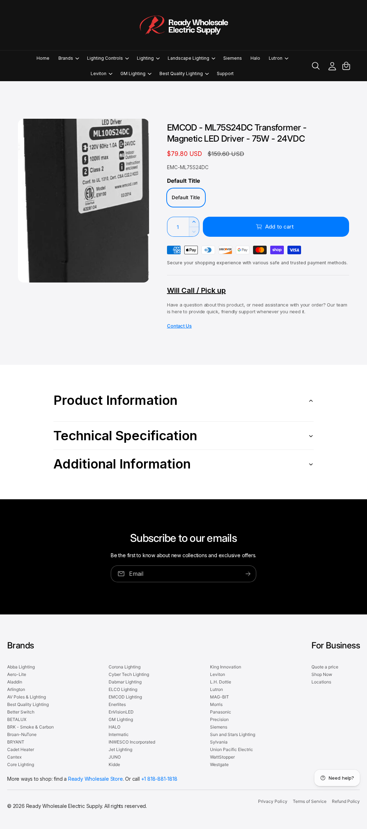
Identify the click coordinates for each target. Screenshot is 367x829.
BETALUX (17, 719)
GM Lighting (121, 719)
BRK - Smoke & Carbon (30, 727)
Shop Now (321, 674)
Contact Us (179, 326)
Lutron (216, 689)
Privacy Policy (272, 801)
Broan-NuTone (22, 734)
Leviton (217, 674)
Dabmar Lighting (125, 682)
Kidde (114, 764)
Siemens (218, 727)
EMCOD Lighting (125, 697)
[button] (68, 58)
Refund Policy (346, 801)
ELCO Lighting (123, 689)
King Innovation (225, 666)
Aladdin (14, 682)
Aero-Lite (16, 674)
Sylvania (219, 742)
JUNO (115, 757)
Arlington (16, 689)
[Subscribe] (248, 573)
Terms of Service (310, 801)
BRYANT (15, 742)
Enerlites (117, 704)
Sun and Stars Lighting (232, 734)
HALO (114, 727)
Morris (216, 704)
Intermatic (119, 734)
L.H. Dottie (220, 682)
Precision (219, 719)
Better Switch (20, 712)
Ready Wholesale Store (95, 779)
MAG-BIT (219, 697)
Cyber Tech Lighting (129, 674)
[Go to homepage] (183, 25)
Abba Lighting (21, 666)
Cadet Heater (20, 749)
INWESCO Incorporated (132, 742)
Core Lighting (20, 764)
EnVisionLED (121, 712)
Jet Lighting (120, 749)
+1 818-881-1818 (159, 779)
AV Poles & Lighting (26, 697)
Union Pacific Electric (231, 749)
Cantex (14, 757)
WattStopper (222, 757)
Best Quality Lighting (28, 704)
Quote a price (324, 666)
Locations (321, 682)
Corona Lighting (124, 666)
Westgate (219, 764)
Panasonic (220, 712)
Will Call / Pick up (196, 290)
